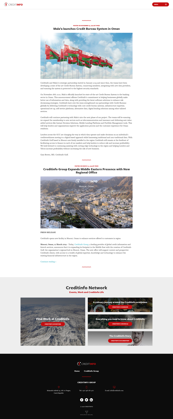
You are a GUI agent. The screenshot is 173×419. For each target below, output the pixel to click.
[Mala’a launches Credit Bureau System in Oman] (86, 56)
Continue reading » (48, 261)
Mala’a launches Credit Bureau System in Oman (86, 28)
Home (77, 371)
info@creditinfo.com (116, 390)
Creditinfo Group (81, 244)
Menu (156, 4)
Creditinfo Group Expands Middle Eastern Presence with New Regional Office (86, 170)
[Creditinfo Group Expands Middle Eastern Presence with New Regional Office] (86, 202)
